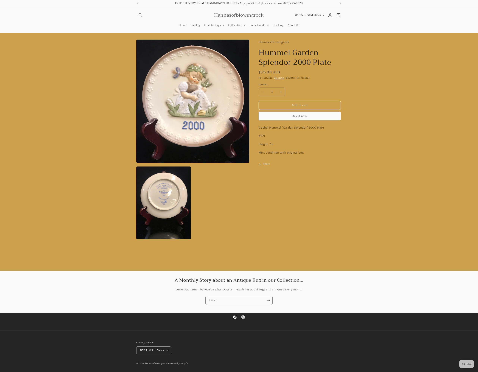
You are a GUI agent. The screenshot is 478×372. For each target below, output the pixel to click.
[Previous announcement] (138, 3)
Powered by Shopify (178, 363)
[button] (140, 15)
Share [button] (266, 164)
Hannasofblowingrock (156, 363)
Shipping (279, 78)
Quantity (263, 84)
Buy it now (299, 115)
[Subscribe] (268, 300)
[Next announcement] (340, 3)
